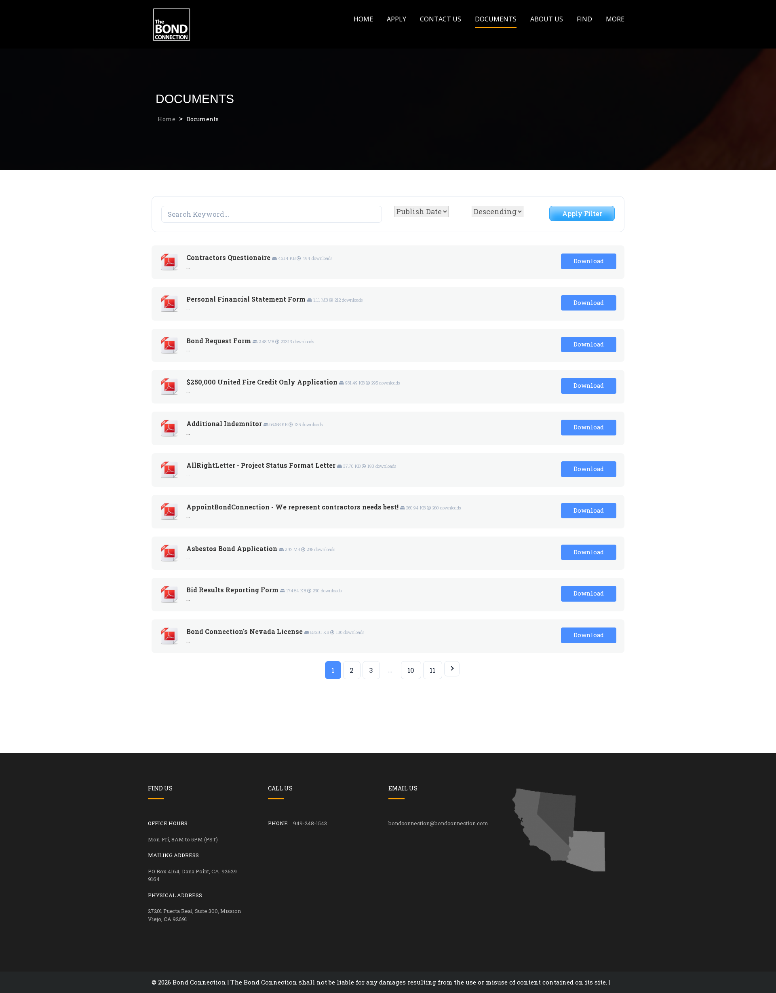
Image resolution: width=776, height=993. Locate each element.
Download (589, 261)
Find (584, 19)
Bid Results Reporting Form (232, 589)
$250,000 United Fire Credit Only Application (261, 382)
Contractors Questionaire (228, 257)
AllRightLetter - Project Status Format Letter (260, 465)
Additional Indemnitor (224, 423)
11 (432, 670)
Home (363, 19)
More (615, 19)
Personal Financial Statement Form (246, 299)
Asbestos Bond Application (231, 548)
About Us (546, 19)
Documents (496, 19)
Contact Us (440, 19)
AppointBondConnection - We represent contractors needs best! (292, 507)
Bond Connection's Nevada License (244, 631)
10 (410, 670)
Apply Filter (582, 213)
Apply (396, 19)
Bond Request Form (218, 340)
